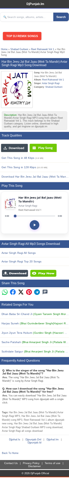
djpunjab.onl (33, 439)
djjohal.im (53, 439)
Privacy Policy (31, 463)
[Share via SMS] (45, 292)
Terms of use (52, 463)
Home (4, 49)
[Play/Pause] (34, 225)
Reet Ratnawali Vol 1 (42, 49)
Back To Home (10, 453)
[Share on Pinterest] (29, 292)
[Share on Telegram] (37, 292)
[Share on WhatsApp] (5, 292)
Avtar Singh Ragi (51, 83)
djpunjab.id (34, 442)
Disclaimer (34, 466)
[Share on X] (21, 292)
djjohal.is (14, 439)
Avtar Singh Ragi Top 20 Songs (22, 261)
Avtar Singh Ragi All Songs (19, 252)
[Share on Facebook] (13, 292)
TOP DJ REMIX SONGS (22, 36)
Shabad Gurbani (19, 49)
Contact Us (11, 463)
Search (61, 17)
